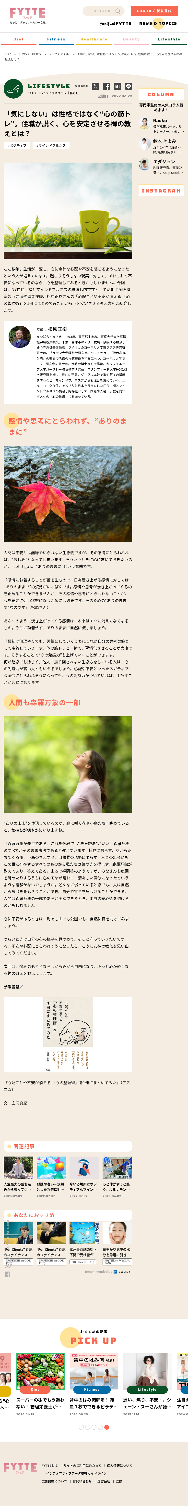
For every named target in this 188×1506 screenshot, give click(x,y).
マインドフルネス (52, 145)
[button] (81, 1427)
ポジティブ (18, 145)
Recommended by (99, 1271)
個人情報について (119, 1465)
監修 (119, 1481)
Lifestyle (169, 39)
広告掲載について (54, 1481)
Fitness (56, 39)
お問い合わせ (82, 1481)
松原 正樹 (57, 329)
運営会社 (103, 1481)
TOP (8, 54)
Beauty (131, 39)
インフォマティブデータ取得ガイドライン (76, 1473)
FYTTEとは (50, 1465)
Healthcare (94, 39)
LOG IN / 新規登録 (154, 11)
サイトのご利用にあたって (82, 1465)
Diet (18, 39)
